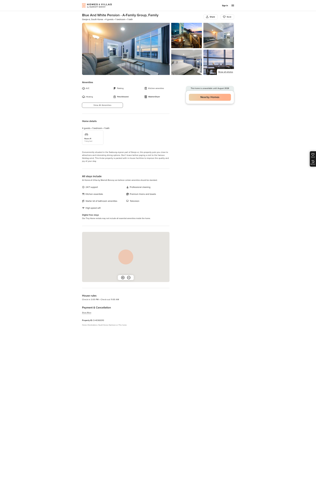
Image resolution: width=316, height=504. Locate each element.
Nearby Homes (209, 97)
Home (84, 325)
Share (212, 17)
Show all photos (225, 72)
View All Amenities (102, 105)
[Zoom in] (123, 278)
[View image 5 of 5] (218, 62)
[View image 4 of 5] (186, 62)
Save (229, 17)
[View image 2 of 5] (186, 35)
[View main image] (126, 49)
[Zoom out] (129, 278)
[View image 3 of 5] (218, 35)
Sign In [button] (225, 5)
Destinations (92, 325)
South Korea (103, 325)
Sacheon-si (113, 325)
